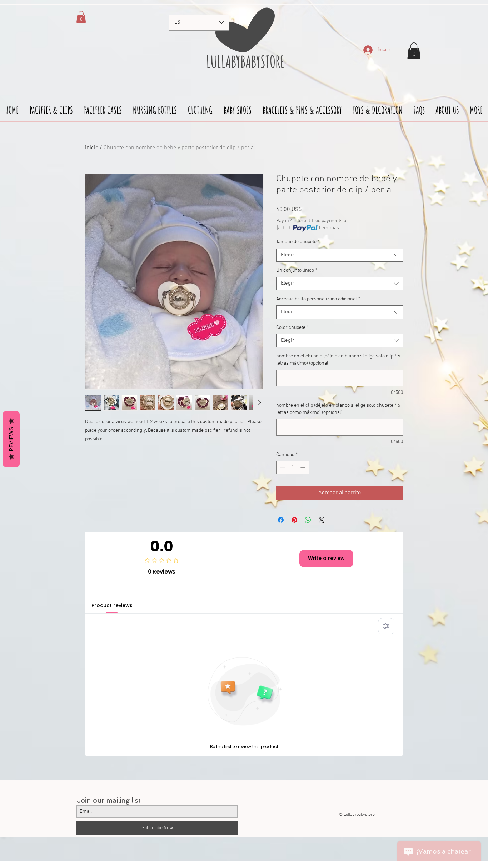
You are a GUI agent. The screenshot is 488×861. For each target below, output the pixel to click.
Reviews (11, 439)
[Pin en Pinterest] (294, 520)
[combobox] (339, 255)
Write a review (326, 558)
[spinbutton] (292, 467)
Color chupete (292, 328)
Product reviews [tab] (112, 605)
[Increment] (303, 467)
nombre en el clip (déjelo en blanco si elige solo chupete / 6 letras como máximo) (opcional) (338, 409)
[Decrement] (281, 467)
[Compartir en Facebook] (281, 520)
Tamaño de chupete (298, 242)
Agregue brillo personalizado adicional (318, 299)
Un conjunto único (296, 270)
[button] (414, 50)
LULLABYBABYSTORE (244, 61)
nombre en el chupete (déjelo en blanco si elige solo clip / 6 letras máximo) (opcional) (338, 359)
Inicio (91, 147)
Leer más (329, 228)
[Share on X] (321, 520)
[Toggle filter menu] (386, 626)
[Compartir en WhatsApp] (308, 520)
